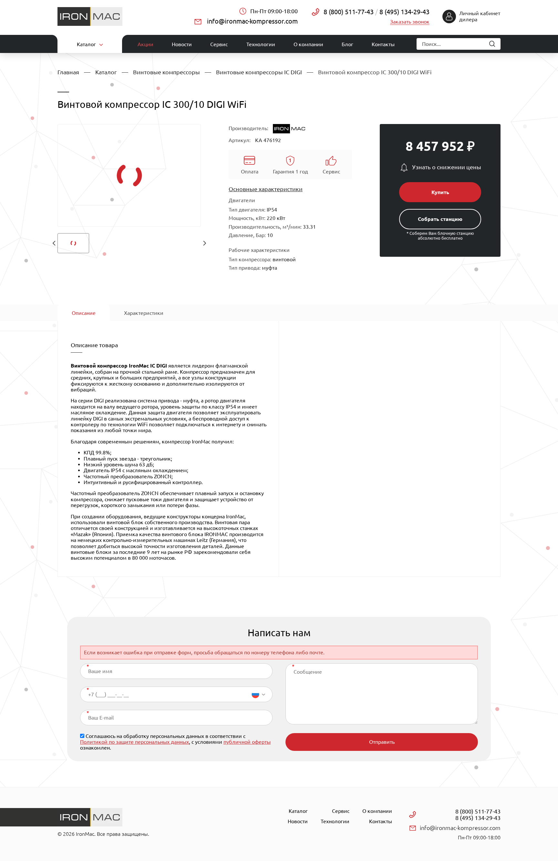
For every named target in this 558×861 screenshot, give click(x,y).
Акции (145, 44)
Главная (68, 72)
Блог (347, 44)
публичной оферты (247, 742)
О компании (308, 44)
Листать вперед (204, 243)
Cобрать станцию (440, 219)
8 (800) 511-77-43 (349, 12)
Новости (182, 44)
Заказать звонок (409, 22)
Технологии (260, 44)
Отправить (382, 742)
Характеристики (143, 313)
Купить (440, 192)
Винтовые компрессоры (166, 72)
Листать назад (54, 243)
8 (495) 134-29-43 (403, 12)
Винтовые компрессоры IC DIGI (259, 72)
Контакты (383, 44)
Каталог (106, 72)
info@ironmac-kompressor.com (252, 21)
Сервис (219, 44)
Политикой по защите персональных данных (134, 742)
